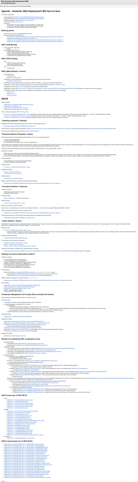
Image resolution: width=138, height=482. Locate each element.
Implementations (12, 95)
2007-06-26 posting (23, 111)
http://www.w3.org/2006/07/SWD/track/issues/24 (32, 389)
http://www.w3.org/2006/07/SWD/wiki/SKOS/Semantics (19, 104)
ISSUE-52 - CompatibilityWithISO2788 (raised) (20, 431)
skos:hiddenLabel (110, 128)
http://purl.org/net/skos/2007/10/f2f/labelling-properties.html (20, 126)
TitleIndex (3, 481)
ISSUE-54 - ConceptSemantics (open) (18, 408)
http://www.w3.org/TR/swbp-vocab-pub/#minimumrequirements (42, 382)
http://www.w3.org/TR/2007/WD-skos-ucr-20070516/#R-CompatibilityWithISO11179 (27, 447)
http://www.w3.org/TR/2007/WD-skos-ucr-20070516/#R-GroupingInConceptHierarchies (28, 463)
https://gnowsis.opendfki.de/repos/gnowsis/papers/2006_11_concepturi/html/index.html (28, 323)
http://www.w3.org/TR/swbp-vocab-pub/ (36, 353)
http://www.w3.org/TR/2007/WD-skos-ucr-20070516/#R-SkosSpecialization (25, 476)
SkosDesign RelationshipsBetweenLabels (16, 238)
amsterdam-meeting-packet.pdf (13, 33)
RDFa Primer (11, 76)
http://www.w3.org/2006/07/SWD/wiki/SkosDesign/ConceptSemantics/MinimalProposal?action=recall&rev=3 (35, 36)
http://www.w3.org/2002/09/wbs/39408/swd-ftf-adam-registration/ (28, 18)
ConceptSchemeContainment (43, 272)
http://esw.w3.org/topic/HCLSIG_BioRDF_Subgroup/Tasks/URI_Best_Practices (26, 324)
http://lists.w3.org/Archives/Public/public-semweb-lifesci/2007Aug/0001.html (25, 321)
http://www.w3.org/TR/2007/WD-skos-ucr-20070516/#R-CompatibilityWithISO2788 (26, 449)
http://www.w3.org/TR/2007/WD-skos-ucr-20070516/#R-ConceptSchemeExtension (27, 456)
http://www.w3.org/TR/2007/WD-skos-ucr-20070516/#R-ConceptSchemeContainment (27, 455)
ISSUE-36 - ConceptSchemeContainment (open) (20, 404)
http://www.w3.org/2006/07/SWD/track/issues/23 (29, 374)
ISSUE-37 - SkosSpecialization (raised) (18, 414)
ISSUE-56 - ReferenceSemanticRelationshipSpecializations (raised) (25, 435)
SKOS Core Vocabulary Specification (68, 128)
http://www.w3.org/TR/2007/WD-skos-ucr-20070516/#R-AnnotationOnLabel (25, 444)
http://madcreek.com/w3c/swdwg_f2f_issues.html (31, 343)
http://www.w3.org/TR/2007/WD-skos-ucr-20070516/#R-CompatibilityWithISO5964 (26, 450)
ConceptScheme (32, 277)
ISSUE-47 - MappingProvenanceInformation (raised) (21, 423)
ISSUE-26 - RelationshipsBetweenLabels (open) (20, 400)
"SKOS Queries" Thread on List (14, 173)
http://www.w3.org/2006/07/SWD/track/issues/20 (29, 368)
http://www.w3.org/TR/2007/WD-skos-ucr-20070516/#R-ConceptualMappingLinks (26, 458)
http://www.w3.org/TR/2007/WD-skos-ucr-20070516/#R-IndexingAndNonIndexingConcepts (29, 464)
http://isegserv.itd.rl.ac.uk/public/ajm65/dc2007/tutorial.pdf (20, 286)
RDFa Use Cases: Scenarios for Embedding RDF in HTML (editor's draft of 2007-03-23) (39, 88)
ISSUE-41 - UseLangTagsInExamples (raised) (20, 419)
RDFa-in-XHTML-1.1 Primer (58, 84)
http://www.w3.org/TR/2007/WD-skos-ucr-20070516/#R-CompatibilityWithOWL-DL (26, 452)
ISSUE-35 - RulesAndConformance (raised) (19, 412)
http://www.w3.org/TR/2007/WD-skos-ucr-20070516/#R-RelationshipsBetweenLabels (27, 474)
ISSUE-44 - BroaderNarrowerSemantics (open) (20, 406)
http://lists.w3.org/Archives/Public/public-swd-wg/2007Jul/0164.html (40, 273)
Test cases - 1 (11, 92)
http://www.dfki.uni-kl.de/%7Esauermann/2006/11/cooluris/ (41, 350)
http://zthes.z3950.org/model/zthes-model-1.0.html (18, 288)
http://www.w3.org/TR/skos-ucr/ (13, 106)
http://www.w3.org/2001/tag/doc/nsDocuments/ (49, 351)
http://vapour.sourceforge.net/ (80, 368)
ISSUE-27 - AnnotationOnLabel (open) (18, 401)
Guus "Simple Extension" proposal (14, 244)
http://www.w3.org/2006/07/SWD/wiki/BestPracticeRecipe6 (32, 345)
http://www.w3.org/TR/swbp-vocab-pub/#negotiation (94, 371)
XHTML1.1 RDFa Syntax (14, 77)
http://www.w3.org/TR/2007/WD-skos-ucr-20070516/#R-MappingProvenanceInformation (28, 471)
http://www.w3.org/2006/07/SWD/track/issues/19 (29, 365)
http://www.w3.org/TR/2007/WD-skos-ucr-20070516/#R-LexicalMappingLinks (25, 469)
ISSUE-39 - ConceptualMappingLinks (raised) (20, 415)
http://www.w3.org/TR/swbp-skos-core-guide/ (17, 109)
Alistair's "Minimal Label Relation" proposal (17, 242)
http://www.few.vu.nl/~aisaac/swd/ (25, 20)
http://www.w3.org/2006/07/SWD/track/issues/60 (32, 392)
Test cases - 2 (11, 93)
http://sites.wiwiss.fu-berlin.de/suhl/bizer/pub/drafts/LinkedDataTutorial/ (23, 327)
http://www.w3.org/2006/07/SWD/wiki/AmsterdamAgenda (29, 17)
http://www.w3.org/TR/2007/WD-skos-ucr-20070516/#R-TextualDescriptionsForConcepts (28, 477)
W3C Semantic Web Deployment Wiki (15, 1)
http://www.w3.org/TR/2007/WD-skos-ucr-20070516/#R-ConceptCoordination (25, 453)
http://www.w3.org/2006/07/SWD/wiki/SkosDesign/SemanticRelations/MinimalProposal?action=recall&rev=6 (35, 41)
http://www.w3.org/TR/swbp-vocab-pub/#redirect (58, 385)
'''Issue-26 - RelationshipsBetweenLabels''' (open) (18, 230)
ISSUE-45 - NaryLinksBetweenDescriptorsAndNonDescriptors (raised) (26, 420)
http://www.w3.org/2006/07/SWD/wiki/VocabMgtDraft (19, 316)
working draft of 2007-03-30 (70, 88)
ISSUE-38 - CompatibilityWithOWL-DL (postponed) (21, 438)
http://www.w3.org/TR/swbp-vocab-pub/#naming (36, 384)
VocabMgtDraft (8, 302)
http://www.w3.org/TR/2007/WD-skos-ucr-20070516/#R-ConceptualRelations (25, 460)
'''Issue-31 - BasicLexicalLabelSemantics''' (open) (18, 114)
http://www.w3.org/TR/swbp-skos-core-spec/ (17, 107)
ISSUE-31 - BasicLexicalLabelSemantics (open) (20, 403)
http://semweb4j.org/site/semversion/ (16, 335)
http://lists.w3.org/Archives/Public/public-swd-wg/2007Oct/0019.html (56, 251)
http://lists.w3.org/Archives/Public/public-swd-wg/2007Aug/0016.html (23, 285)
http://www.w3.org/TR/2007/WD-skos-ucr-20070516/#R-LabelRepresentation (25, 468)
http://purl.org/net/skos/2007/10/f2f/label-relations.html (19, 251)
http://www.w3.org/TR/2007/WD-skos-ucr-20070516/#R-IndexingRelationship (25, 466)
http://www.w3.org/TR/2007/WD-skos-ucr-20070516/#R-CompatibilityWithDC (25, 445)
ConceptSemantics (10, 198)
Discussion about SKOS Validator (14, 178)
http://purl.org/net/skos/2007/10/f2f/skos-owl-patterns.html (22, 38)
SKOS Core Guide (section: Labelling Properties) (40, 128)
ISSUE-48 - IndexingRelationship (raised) (19, 425)
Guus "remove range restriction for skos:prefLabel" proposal (21, 246)
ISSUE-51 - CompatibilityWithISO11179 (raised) (20, 430)
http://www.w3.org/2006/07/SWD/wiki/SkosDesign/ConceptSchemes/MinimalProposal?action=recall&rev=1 (35, 40)
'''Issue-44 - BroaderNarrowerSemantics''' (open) (18, 115)
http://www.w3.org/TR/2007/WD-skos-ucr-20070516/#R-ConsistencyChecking (25, 461)
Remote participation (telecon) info (14, 21)
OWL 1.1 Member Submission (13, 172)
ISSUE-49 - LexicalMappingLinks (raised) (19, 427)
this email (69, 280)
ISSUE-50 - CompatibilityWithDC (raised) (18, 428)
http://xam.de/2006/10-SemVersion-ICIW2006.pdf (19, 331)
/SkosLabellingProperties (32, 131)
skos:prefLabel (90, 128)
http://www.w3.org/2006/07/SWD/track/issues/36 (23, 272)
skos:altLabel (99, 128)
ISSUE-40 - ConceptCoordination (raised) (19, 417)
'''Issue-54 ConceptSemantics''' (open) (15, 117)
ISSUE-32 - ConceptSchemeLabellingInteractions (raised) (23, 411)
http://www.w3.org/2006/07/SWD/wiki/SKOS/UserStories (27, 275)
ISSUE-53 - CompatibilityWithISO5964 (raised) (20, 433)
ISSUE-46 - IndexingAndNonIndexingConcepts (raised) (22, 422)
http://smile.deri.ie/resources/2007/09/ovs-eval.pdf (19, 329)
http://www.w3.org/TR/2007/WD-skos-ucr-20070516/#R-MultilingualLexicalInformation (27, 472)
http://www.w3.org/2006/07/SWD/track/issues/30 (32, 390)
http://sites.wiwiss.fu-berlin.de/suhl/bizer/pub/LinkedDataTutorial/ (59, 348)
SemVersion (46, 308)
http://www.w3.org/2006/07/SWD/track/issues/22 (29, 371)
